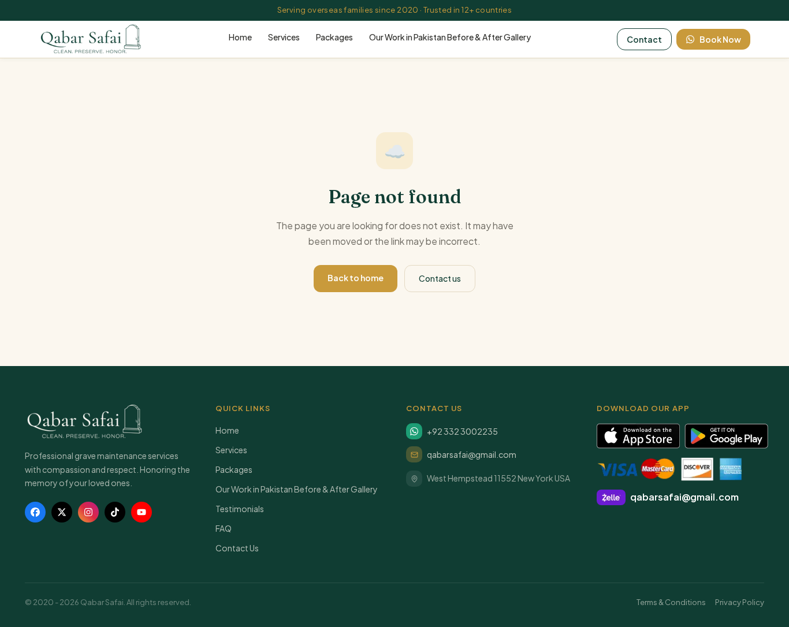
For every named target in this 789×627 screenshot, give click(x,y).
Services (284, 37)
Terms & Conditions (671, 602)
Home (240, 37)
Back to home (355, 278)
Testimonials (239, 508)
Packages (334, 37)
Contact (644, 39)
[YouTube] (141, 512)
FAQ (223, 528)
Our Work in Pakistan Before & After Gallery (450, 37)
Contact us (440, 278)
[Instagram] (88, 512)
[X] (61, 512)
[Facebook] (35, 512)
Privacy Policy (739, 602)
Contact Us (237, 548)
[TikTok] (115, 512)
